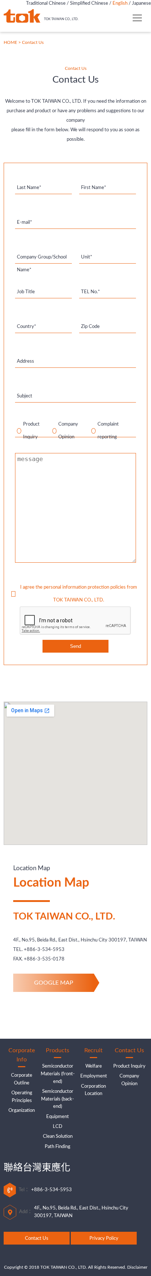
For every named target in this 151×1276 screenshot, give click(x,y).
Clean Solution (58, 1136)
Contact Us (36, 1238)
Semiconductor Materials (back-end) (57, 1099)
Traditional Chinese (46, 3)
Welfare (93, 1066)
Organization (21, 1110)
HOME (10, 42)
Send (75, 646)
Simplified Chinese (89, 3)
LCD (57, 1126)
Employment (93, 1076)
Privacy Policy (103, 1238)
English (120, 3)
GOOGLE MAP (53, 983)
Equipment (57, 1116)
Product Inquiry (129, 1066)
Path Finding (57, 1146)
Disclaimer (137, 1267)
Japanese (141, 3)
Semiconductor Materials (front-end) (58, 1074)
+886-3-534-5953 (44, 949)
